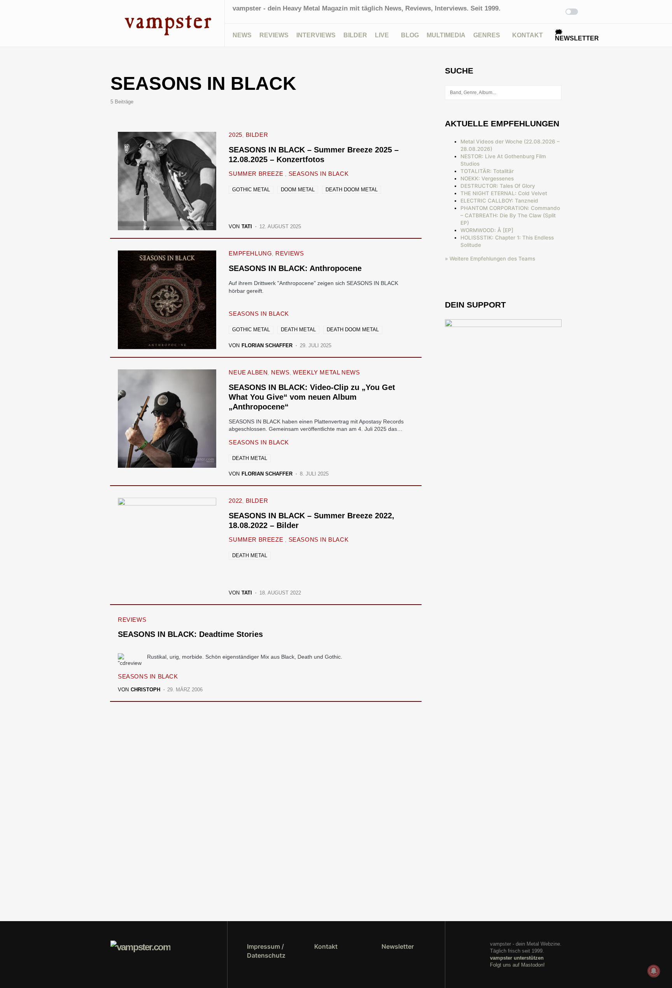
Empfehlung (250, 253)
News (280, 372)
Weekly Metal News (326, 372)
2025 (235, 134)
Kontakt (326, 946)
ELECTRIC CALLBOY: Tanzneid (499, 201)
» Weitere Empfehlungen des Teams (490, 258)
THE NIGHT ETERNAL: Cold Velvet (503, 193)
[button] (112, 23)
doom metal (298, 189)
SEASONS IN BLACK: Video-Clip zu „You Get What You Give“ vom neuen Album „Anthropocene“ (312, 397)
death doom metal (352, 189)
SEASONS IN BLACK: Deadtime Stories (190, 634)
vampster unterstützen (517, 958)
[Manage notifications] (654, 971)
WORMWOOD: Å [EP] (486, 230)
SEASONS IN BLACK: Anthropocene (295, 268)
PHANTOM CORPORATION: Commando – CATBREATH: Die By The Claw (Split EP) (510, 215)
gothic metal (251, 189)
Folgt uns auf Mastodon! (517, 965)
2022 (235, 500)
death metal (298, 329)
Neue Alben (248, 372)
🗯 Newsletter (577, 35)
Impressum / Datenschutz (266, 951)
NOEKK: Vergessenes (487, 178)
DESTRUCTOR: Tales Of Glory (497, 186)
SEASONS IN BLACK (319, 173)
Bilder (257, 134)
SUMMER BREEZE (257, 173)
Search (555, 93)
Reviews (289, 253)
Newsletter (398, 946)
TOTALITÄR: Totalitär (487, 171)
